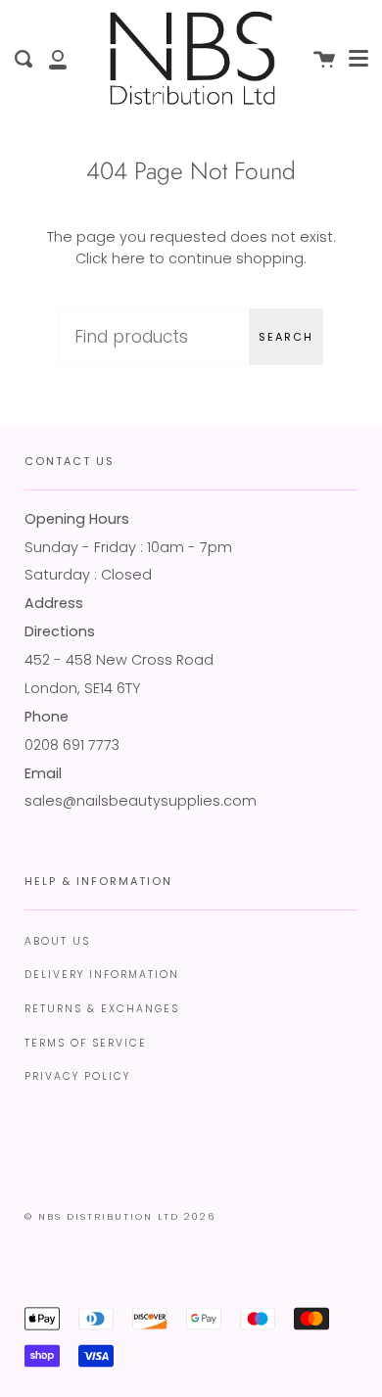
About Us (57, 941)
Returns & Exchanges (101, 1008)
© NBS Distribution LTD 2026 (119, 1216)
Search (286, 337)
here (128, 258)
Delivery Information (101, 974)
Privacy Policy (77, 1076)
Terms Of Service (85, 1043)
